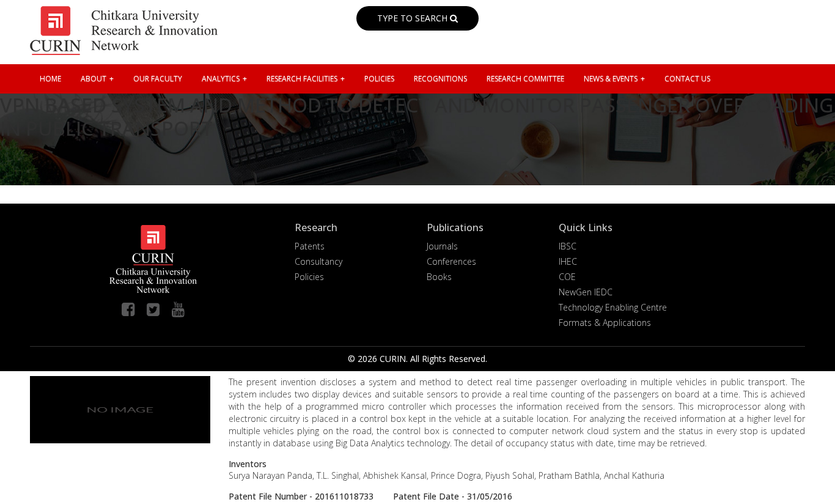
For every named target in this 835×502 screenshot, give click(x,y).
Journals (442, 246)
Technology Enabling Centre (613, 307)
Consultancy (318, 261)
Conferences (451, 261)
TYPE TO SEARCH (413, 18)
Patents (310, 246)
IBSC (567, 246)
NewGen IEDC (585, 292)
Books (439, 276)
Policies (309, 276)
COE (567, 276)
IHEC (568, 261)
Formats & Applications (605, 322)
